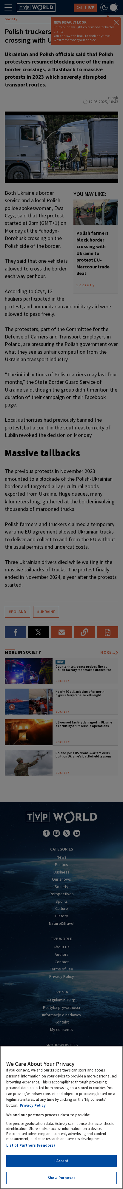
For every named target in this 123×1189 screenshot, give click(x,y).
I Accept (61, 1160)
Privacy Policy (33, 1105)
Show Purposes (61, 1177)
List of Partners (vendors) (30, 1145)
